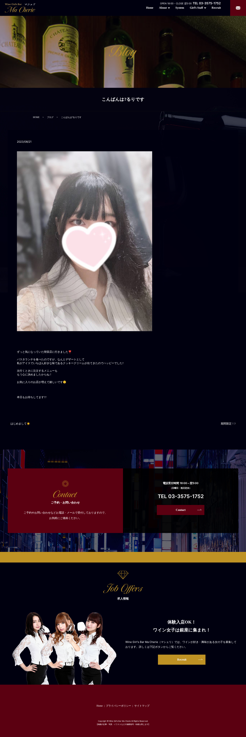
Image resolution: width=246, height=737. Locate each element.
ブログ (50, 117)
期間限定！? (228, 423)
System (179, 7)
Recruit (216, 7)
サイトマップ (141, 705)
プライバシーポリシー (118, 705)
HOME (36, 117)
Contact (180, 509)
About (163, 7)
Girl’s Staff (196, 7)
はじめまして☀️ (20, 423)
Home (149, 7)
